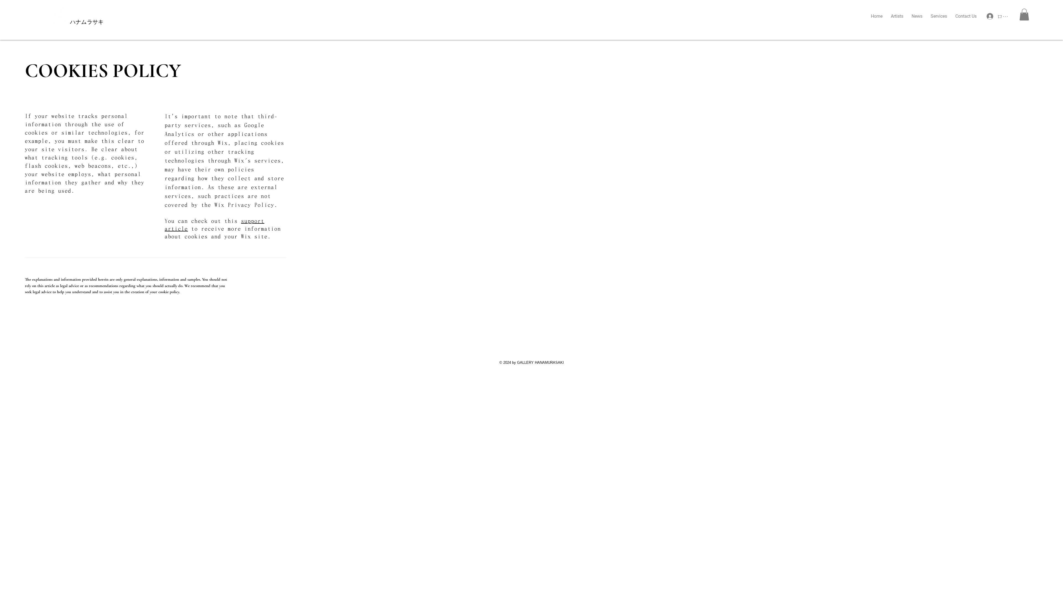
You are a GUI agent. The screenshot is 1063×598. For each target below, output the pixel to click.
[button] (1024, 14)
